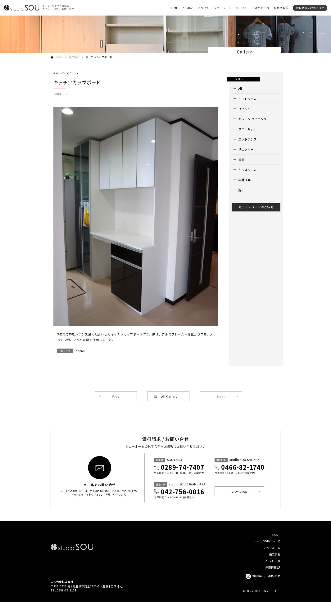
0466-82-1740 (243, 467)
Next (221, 396)
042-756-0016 (182, 491)
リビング (244, 108)
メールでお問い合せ (99, 484)
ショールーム (222, 8)
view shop (239, 491)
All (240, 88)
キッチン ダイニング (67, 73)
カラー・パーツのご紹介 (256, 207)
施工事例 (241, 8)
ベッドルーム (247, 98)
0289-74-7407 (182, 467)
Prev (115, 396)
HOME (174, 8)
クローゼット (247, 129)
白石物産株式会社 (62, 582)
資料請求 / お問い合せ (310, 8)
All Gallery (169, 396)
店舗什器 (244, 180)
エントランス (247, 139)
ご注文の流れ (260, 8)
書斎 (241, 159)
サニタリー (246, 149)
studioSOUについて (196, 8)
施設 (241, 190)
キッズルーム (247, 169)
